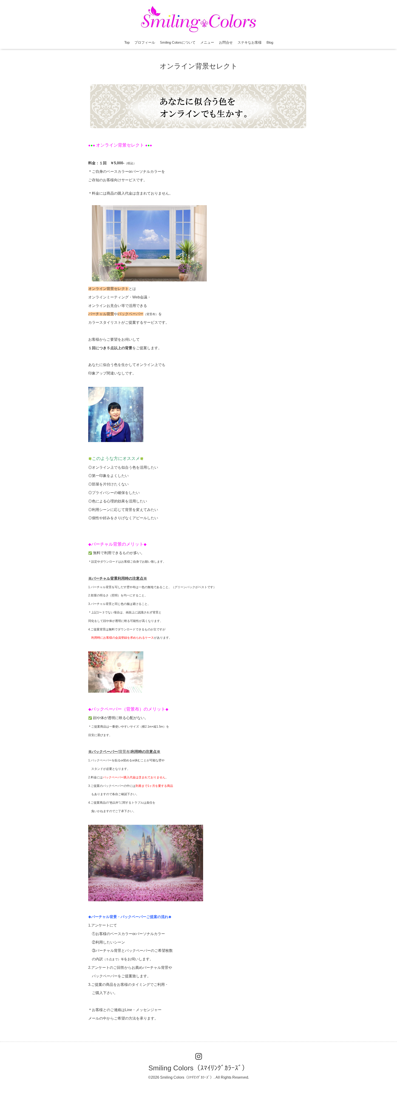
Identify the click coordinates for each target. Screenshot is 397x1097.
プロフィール (144, 42)
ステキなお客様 (250, 42)
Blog (270, 42)
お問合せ (226, 42)
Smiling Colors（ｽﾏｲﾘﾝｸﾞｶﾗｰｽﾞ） (198, 1068)
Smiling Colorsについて (178, 42)
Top (127, 42)
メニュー (207, 42)
